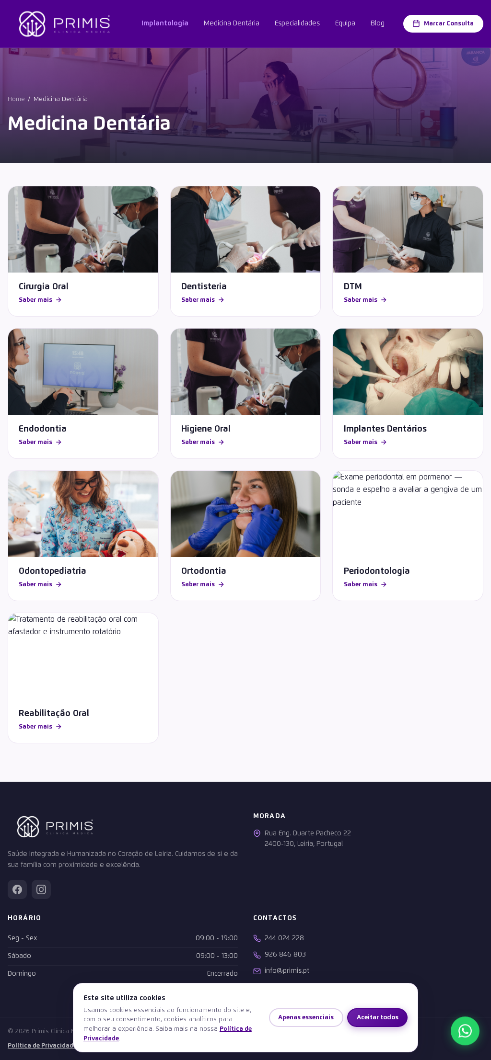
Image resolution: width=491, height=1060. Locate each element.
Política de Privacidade (42, 1046)
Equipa (345, 23)
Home (16, 99)
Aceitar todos (377, 1017)
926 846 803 (285, 954)
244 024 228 (284, 938)
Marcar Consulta (449, 23)
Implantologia (164, 23)
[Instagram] (41, 889)
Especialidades (297, 23)
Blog (378, 23)
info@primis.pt (287, 971)
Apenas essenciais (306, 1017)
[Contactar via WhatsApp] (465, 1033)
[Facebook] (17, 889)
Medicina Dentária (231, 23)
